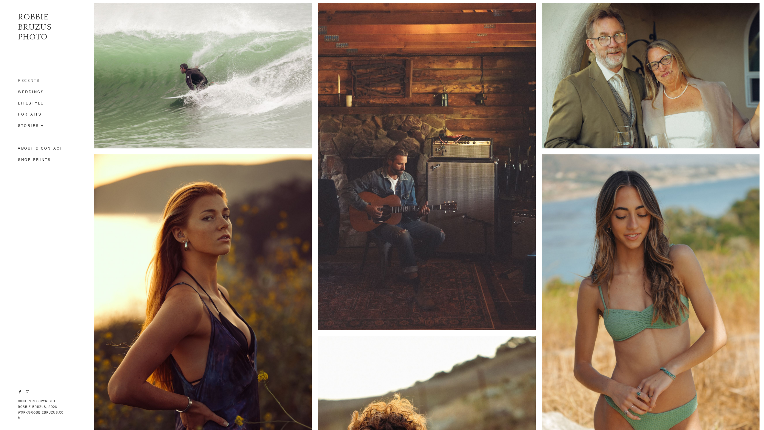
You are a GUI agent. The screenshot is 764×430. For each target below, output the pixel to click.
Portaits (29, 114)
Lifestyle (31, 103)
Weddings (31, 91)
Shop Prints (34, 159)
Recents (29, 80)
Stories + (31, 125)
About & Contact (40, 148)
